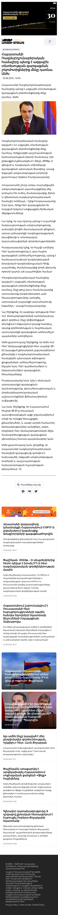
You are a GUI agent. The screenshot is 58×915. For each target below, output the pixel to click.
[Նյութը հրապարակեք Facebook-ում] (23, 491)
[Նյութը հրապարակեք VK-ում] (29, 491)
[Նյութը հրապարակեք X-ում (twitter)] (36, 491)
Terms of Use (25, 905)
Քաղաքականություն (11, 49)
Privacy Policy (12, 905)
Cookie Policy (38, 905)
